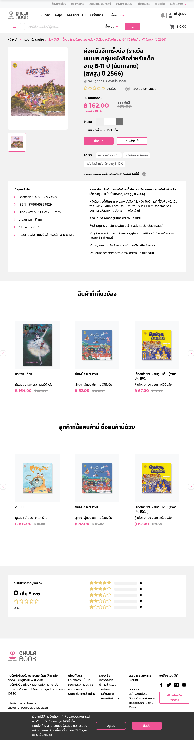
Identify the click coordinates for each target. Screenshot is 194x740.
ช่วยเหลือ (104, 675)
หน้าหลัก (13, 39)
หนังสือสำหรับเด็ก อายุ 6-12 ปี (104, 163)
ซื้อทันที (98, 141)
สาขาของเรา (75, 689)
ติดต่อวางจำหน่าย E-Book (142, 705)
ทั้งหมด (109, 26)
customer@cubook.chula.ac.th (28, 707)
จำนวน (88, 122)
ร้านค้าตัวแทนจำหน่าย (81, 694)
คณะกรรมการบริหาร (81, 684)
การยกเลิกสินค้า (109, 698)
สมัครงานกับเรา (139, 694)
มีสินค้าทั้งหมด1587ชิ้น (103, 130)
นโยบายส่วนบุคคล (140, 675)
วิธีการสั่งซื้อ (106, 680)
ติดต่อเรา (134, 689)
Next (191, 353)
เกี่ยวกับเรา (75, 675)
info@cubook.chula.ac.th (24, 703)
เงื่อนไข (133, 680)
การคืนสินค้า (106, 694)
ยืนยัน (147, 726)
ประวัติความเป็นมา (79, 680)
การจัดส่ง (104, 689)
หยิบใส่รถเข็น (132, 141)
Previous (3, 353)
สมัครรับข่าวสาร (176, 698)
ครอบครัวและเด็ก (108, 155)
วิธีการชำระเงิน (107, 684)
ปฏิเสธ (111, 726)
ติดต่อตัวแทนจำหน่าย (142, 698)
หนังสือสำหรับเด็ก (136, 155)
